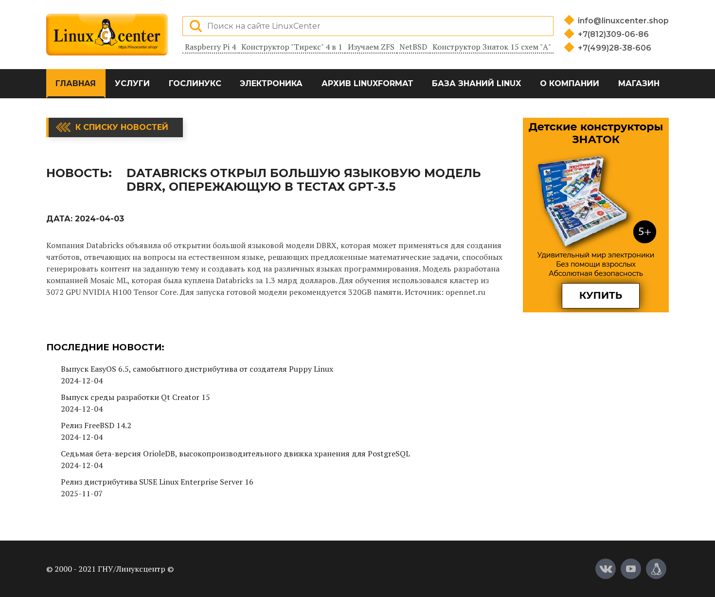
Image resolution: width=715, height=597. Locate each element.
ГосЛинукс (195, 83)
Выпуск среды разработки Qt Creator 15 (135, 397)
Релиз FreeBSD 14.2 (96, 425)
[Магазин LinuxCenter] (656, 569)
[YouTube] (631, 569)
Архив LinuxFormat (367, 83)
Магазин (639, 83)
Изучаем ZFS (371, 46)
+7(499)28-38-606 (614, 48)
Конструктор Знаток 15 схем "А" (491, 46)
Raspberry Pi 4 (210, 46)
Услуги (132, 83)
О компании (569, 83)
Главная (75, 83)
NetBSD (413, 46)
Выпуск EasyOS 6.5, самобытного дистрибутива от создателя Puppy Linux (197, 368)
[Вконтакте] (605, 569)
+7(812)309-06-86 (613, 34)
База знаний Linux (476, 83)
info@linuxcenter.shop (623, 20)
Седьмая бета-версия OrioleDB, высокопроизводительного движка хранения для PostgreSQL (235, 453)
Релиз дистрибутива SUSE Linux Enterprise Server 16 (157, 481)
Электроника (271, 83)
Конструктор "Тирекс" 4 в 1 (291, 46)
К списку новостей (121, 127)
